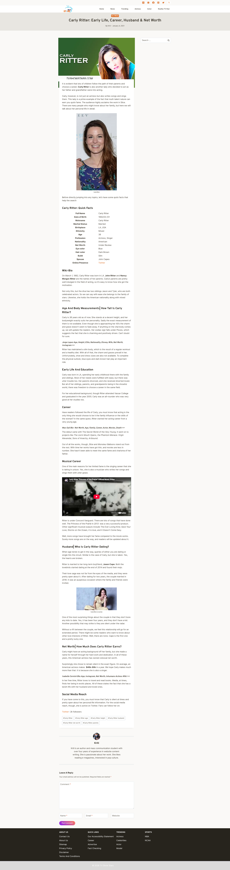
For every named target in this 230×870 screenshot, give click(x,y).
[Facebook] (153, 2)
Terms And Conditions (69, 856)
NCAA (148, 840)
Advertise (92, 844)
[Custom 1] (148, 2)
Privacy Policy (65, 848)
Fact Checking (94, 848)
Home (101, 9)
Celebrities (121, 840)
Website (116, 815)
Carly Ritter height (98, 718)
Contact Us (64, 836)
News (112, 9)
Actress (138, 9)
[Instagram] (143, 2)
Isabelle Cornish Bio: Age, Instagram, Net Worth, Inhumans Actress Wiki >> (96, 676)
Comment (65, 784)
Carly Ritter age (81, 718)
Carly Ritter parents (90, 723)
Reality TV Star (164, 9)
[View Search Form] (169, 2)
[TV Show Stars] (68, 9)
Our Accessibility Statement (101, 836)
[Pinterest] (158, 2)
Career (91, 840)
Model (119, 848)
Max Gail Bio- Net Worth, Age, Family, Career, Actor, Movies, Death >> (93, 428)
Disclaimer (64, 852)
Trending (124, 9)
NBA (147, 836)
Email (89, 815)
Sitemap (63, 844)
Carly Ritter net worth (71, 723)
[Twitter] (163, 2)
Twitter (101, 263)
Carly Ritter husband (116, 718)
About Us (63, 840)
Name (63, 815)
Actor (149, 9)
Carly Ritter (68, 718)
